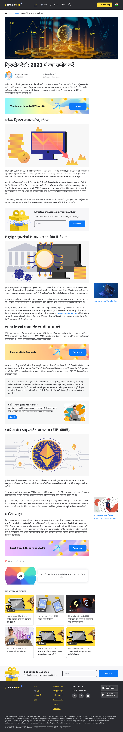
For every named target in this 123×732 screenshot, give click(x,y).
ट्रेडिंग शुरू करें (58, 695)
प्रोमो (63, 4)
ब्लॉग (35, 4)
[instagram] (81, 695)
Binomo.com (58, 686)
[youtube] (88, 695)
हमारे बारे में (54, 4)
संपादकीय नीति (58, 699)
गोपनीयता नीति (58, 691)
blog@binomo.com (79, 690)
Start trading (105, 5)
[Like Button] (6, 561)
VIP (45, 4)
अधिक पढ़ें (12, 417)
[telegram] (74, 695)
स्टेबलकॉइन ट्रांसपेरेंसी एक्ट (67, 313)
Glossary (56, 708)
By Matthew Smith (21, 74)
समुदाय (55, 704)
